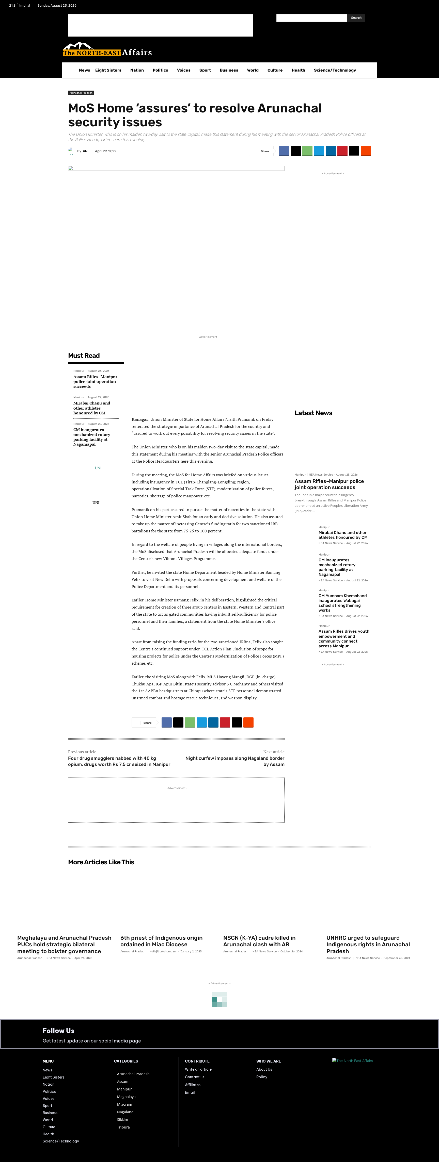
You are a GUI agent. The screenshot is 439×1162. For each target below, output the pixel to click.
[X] (414, 7)
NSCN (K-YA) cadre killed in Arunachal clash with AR (259, 941)
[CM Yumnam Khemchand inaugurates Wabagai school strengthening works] (305, 599)
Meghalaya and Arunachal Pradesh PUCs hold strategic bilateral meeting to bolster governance (64, 944)
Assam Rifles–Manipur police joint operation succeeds (95, 381)
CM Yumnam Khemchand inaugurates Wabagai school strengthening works (343, 603)
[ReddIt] (366, 151)
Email (190, 1092)
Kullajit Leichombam (163, 951)
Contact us (194, 1077)
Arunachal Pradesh (81, 92)
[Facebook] (400, 7)
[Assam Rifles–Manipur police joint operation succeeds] (333, 444)
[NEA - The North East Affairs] (364, 1071)
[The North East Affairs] (217, 49)
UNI (85, 151)
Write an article (198, 1069)
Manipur (78, 370)
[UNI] (72, 151)
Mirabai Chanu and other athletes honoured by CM (91, 407)
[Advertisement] (160, 25)
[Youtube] (427, 7)
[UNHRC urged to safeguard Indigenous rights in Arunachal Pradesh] (374, 899)
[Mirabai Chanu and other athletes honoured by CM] (305, 536)
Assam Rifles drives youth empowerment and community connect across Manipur (344, 638)
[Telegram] (319, 151)
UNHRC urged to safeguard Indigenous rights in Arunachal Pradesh (368, 944)
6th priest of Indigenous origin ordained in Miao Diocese (161, 941)
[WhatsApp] (307, 151)
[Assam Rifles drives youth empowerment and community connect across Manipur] (305, 634)
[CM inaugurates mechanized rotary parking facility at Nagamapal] (305, 563)
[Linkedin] (331, 151)
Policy (261, 1077)
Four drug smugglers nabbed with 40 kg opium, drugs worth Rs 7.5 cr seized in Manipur (119, 761)
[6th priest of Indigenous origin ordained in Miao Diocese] (168, 899)
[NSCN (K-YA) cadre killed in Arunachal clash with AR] (271, 899)
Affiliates (192, 1085)
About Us (264, 1069)
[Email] (354, 151)
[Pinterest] (342, 151)
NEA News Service (321, 474)
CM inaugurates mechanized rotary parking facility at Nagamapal (91, 437)
